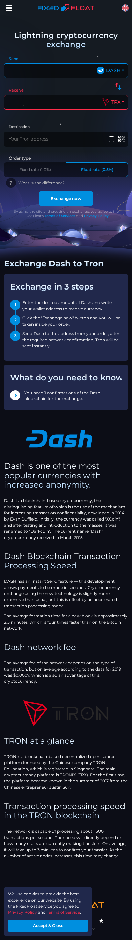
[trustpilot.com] (101, 921)
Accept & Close (48, 925)
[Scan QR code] (121, 139)
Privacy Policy (96, 216)
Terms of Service (63, 912)
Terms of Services (60, 216)
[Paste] (111, 139)
